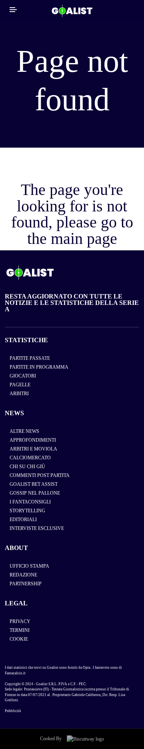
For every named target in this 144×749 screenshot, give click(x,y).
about (16, 547)
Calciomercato (30, 458)
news (14, 413)
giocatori (23, 376)
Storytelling (27, 511)
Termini (20, 630)
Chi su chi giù (27, 466)
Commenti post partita (40, 475)
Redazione (23, 575)
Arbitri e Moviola (33, 449)
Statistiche (26, 340)
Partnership (26, 584)
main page (84, 238)
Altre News (24, 431)
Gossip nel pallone (35, 493)
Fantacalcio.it (15, 673)
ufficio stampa (29, 566)
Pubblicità (13, 711)
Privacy (20, 621)
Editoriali (23, 519)
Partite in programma (39, 367)
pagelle (20, 385)
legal (16, 603)
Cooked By (51, 738)
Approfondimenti (33, 440)
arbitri (19, 393)
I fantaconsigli (30, 502)
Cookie (19, 639)
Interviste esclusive (37, 528)
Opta (86, 668)
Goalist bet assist (34, 484)
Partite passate (30, 358)
